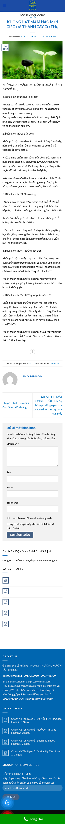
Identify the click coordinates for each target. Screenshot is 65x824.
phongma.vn (49, 36)
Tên (9, 472)
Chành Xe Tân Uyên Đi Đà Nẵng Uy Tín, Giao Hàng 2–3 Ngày (36, 580)
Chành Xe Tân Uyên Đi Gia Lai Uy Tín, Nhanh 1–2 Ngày (36, 613)
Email (10, 487)
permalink (54, 363)
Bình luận (13, 443)
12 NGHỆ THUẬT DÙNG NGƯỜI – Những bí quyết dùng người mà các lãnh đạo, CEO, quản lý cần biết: (47, 405)
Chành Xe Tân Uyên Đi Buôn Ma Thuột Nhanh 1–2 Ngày (33, 602)
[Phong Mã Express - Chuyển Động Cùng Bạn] (32, 6)
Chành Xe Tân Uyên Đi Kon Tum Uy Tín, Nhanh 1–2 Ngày (33, 624)
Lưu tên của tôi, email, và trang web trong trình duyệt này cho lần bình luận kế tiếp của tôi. (30, 523)
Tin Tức (32, 17)
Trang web (12, 502)
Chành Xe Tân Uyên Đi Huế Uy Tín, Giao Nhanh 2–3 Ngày (33, 591)
